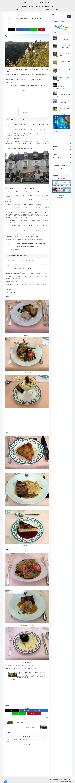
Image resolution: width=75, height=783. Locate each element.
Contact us (65, 779)
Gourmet (7, 705)
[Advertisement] (27, 99)
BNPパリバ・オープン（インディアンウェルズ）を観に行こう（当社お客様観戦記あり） (61, 47)
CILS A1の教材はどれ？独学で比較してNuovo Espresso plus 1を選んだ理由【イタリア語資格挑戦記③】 (62, 102)
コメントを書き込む (26, 736)
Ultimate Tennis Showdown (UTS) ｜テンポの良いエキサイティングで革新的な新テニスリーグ (61, 87)
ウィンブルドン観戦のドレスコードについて (64, 109)
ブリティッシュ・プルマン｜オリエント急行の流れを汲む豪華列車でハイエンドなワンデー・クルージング (61, 95)
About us (60, 779)
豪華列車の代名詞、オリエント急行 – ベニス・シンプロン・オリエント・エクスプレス (61, 79)
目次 (25, 109)
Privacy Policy (55, 779)
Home (51, 779)
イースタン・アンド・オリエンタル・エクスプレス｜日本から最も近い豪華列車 (61, 55)
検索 (53, 14)
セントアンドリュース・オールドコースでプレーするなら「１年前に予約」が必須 (61, 63)
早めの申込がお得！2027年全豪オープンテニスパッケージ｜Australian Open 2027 (61, 39)
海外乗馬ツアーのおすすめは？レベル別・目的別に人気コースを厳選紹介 (61, 71)
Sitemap (69, 779)
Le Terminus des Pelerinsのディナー (27, 113)
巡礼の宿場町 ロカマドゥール (26, 112)
